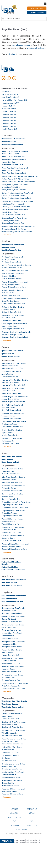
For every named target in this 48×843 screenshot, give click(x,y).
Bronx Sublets (7, 459)
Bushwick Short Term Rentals (12, 290)
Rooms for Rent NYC (9, 109)
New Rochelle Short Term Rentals (14, 722)
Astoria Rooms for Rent (10, 377)
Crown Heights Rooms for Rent (13, 329)
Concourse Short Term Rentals (13, 536)
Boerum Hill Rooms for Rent (12, 279)
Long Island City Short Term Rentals (15, 380)
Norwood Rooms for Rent (11, 499)
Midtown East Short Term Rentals (14, 160)
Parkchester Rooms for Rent (12, 490)
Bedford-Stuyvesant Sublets (12, 268)
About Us (14, 813)
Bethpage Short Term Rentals (12, 675)
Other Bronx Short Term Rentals (13, 477)
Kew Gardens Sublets (9, 424)
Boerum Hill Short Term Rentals (13, 273)
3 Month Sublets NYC (9, 117)
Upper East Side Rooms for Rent (13, 156)
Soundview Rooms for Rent (11, 532)
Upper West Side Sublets (11, 170)
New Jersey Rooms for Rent (12, 585)
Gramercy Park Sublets (10, 221)
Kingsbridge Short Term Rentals (13, 511)
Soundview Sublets (9, 530)
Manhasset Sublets (8, 669)
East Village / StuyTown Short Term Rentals (17, 201)
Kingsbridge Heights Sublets (12, 505)
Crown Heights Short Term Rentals (14, 324)
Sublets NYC (6, 91)
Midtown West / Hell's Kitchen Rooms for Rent (18, 181)
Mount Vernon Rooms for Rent (12, 744)
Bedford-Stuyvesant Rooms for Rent (15, 270)
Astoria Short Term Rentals (11, 371)
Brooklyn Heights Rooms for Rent (13, 287)
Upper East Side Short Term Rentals (15, 151)
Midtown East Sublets (9, 162)
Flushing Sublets (8, 441)
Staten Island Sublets (10, 567)
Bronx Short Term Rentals (12, 456)
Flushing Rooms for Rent (10, 443)
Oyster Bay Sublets (9, 627)
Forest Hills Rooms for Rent (11, 393)
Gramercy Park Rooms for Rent (13, 223)
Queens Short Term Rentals (12, 351)
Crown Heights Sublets (10, 326)
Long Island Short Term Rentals (14, 596)
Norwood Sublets (8, 496)
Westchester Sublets (10, 704)
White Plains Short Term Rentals (13, 730)
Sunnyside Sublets (8, 416)
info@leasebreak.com (36, 48)
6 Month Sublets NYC (9, 126)
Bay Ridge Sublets (8, 259)
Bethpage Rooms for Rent (11, 680)
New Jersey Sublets (9, 582)
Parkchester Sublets (9, 488)
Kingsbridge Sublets (9, 513)
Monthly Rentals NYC (9, 129)
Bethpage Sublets (8, 677)
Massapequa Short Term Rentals (13, 642)
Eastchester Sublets (9, 775)
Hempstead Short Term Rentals (13, 608)
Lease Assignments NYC (10, 103)
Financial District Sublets (10, 212)
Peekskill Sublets (8, 750)
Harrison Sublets (8, 783)
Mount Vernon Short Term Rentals (14, 739)
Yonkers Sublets (7, 716)
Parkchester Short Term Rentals (13, 486)
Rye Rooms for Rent (9, 761)
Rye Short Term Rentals (10, 755)
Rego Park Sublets (8, 407)
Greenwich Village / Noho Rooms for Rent (17, 231)
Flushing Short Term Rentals (12, 438)
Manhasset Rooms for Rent (11, 672)
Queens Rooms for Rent (11, 356)
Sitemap (32, 813)
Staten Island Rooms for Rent (13, 570)
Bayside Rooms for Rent (10, 435)
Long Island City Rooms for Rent (13, 385)
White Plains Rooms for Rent (12, 735)
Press (32, 821)
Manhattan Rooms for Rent (12, 145)
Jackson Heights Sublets (10, 399)
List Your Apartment (37, 12)
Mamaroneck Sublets (9, 791)
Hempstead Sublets (9, 611)
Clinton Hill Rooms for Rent (11, 312)
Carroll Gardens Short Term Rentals (15, 299)
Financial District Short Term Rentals (15, 210)
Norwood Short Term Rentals (12, 494)
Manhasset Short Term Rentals (13, 667)
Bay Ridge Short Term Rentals (12, 257)
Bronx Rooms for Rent (10, 462)
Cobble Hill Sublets (8, 318)
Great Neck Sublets (9, 661)
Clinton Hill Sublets (8, 309)
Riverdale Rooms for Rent (11, 474)
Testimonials (14, 825)
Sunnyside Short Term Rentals (13, 413)
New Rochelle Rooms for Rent (12, 727)
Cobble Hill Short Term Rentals (13, 315)
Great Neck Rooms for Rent (11, 663)
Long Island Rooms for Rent (12, 601)
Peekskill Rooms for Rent (10, 752)
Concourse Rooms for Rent (11, 541)
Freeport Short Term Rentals (12, 633)
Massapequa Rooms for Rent (12, 646)
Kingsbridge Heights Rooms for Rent (15, 507)
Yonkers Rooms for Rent (10, 719)
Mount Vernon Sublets (10, 741)
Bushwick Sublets (8, 293)
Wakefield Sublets (8, 521)
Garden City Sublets (9, 619)
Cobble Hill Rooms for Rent (11, 320)
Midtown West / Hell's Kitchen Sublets (15, 179)
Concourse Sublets (8, 538)
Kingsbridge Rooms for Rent (12, 516)
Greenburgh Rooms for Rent (12, 769)
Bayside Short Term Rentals (12, 430)
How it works (14, 817)
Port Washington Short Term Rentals (15, 683)
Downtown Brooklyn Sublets (12, 334)
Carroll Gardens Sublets (10, 301)
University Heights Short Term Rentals (15, 544)
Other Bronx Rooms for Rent (12, 482)
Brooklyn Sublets (8, 247)
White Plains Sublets (9, 733)
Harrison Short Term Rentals (12, 781)
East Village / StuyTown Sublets (13, 204)
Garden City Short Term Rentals (13, 616)
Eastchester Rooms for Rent (12, 777)
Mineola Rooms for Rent (10, 655)
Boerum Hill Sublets (9, 276)
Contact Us (32, 809)
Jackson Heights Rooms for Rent (13, 402)
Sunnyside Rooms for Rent (11, 418)
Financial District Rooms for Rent (13, 215)
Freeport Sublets (8, 636)
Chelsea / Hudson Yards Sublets (13, 195)
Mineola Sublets (7, 652)
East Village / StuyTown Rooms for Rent (16, 206)
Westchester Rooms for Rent (13, 707)
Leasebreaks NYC (8, 106)
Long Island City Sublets (10, 382)
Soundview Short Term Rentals (13, 527)
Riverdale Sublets (8, 471)
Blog (32, 817)
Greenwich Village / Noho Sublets (14, 229)
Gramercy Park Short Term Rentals (14, 218)
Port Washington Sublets (11, 686)
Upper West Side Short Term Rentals (15, 168)
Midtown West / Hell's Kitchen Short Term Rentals (20, 176)
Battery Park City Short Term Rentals (15, 185)
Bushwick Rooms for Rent (11, 295)
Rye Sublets (6, 758)
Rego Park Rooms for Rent (11, 410)
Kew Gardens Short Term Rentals (14, 422)
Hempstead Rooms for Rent (12, 613)
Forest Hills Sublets (8, 391)
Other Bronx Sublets (9, 480)
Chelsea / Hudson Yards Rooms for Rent (16, 198)
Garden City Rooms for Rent (12, 621)
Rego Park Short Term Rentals (12, 405)
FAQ (14, 821)
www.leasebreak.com (21, 45)
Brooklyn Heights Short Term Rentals (15, 282)
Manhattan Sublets (9, 142)
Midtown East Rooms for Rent (12, 165)
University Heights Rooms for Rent (14, 549)
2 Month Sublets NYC (9, 114)
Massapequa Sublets (9, 644)
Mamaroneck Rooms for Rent (12, 794)
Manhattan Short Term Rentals (13, 139)
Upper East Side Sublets (10, 154)
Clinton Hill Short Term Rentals (13, 307)
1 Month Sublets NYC (9, 112)
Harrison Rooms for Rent (10, 786)
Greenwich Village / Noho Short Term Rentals (18, 226)
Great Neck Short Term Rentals (13, 658)
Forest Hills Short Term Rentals (13, 388)
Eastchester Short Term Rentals (13, 772)
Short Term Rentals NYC (10, 97)
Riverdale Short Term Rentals (12, 469)
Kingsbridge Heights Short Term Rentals (16, 502)
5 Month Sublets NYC (9, 123)
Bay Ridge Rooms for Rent (11, 262)
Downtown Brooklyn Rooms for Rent (15, 337)
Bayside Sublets (7, 433)
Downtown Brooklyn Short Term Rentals (16, 332)
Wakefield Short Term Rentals (12, 519)
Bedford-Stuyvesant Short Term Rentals (16, 265)
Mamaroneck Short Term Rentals (13, 789)
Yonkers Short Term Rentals (12, 714)
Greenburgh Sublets (9, 766)
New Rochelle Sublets (9, 725)
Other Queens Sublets (10, 366)
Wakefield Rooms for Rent (11, 524)
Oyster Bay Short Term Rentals (13, 625)
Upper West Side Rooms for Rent (14, 173)
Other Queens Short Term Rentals (14, 363)
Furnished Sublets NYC (10, 94)
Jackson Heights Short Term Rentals (15, 397)
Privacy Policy (32, 825)
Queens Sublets (8, 354)
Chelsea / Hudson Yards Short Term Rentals (17, 193)
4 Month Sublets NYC (9, 120)
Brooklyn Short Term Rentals (13, 244)
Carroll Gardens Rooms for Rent (13, 304)
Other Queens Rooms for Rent (12, 368)
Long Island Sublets (9, 598)
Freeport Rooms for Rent (10, 638)
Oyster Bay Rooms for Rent (11, 630)
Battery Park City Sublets (11, 187)
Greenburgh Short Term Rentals (13, 764)
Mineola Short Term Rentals (12, 650)
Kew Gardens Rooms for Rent (12, 427)
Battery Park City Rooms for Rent (13, 190)
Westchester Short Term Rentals (14, 701)
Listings (14, 809)
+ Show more (6, 235)
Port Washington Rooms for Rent (13, 688)
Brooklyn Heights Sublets (11, 284)
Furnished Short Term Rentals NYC (14, 100)
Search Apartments (36, 8)
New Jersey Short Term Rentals (14, 579)
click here (12, 54)
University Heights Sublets (11, 546)
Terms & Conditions (24, 829)
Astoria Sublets (7, 374)
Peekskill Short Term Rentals (12, 747)
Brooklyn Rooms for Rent (11, 250)
